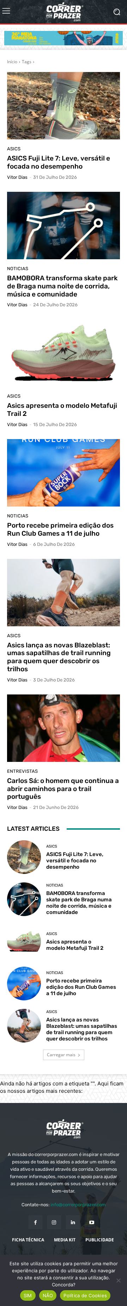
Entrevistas (22, 771)
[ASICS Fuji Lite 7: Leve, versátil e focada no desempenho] (63, 105)
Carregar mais (61, 1055)
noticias (17, 268)
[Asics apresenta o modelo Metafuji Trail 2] (63, 353)
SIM (28, 1295)
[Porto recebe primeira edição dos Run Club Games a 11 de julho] (63, 473)
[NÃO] (118, 1280)
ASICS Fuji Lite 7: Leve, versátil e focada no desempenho (58, 162)
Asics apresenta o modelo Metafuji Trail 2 (62, 409)
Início (12, 62)
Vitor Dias (17, 177)
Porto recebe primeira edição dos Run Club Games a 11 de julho (60, 529)
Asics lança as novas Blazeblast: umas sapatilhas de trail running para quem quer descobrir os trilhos (59, 657)
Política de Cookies (85, 1295)
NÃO (48, 1295)
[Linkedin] (73, 1222)
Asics (13, 148)
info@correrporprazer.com (78, 1204)
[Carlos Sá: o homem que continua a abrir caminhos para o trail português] (63, 728)
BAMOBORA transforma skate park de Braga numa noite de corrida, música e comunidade (62, 286)
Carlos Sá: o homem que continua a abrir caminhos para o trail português (63, 789)
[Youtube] (91, 1222)
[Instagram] (54, 1222)
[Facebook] (35, 1222)
